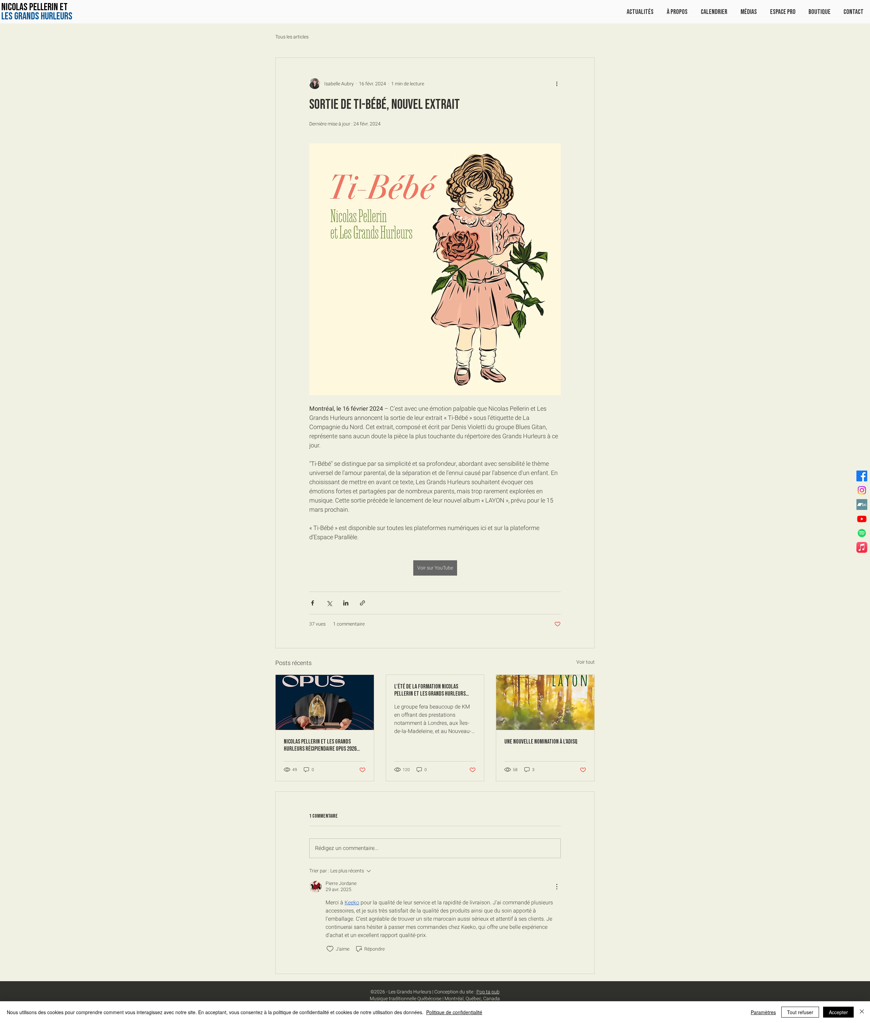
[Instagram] (861, 490)
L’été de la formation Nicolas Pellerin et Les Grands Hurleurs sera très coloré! (430, 690)
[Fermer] (862, 1012)
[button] (748, 12)
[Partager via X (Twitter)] (329, 603)
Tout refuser (800, 1012)
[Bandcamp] (861, 504)
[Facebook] (861, 476)
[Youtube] (861, 518)
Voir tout (585, 662)
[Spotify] (861, 533)
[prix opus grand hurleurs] (325, 702)
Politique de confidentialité (454, 1012)
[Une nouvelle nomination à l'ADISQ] (545, 702)
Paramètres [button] (763, 1012)
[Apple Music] (861, 547)
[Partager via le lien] (362, 603)
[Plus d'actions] (557, 84)
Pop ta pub (488, 991)
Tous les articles (292, 37)
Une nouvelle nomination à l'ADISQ (540, 741)
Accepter (838, 1012)
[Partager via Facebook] (312, 603)
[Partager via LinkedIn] (346, 603)
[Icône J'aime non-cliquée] (330, 949)
